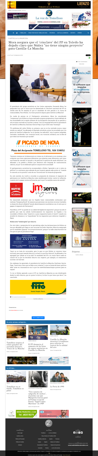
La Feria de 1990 (57, 386)
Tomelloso (23, 32)
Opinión (80, 32)
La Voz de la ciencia (56, 448)
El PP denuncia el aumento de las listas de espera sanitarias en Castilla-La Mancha (38, 347)
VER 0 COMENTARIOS (38, 317)
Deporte (73, 32)
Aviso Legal (20, 432)
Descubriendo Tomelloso (42, 445)
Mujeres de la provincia (55, 445)
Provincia (52, 32)
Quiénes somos (20, 435)
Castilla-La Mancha (62, 32)
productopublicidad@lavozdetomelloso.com (78, 445)
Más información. (67, 455)
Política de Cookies (20, 442)
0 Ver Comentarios (82, 61)
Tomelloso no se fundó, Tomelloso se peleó (15, 388)
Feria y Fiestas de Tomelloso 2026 (37, 32)
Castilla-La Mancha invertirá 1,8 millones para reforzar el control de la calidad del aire (59, 343)
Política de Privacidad (20, 439)
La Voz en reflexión (52, 432)
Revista (47, 448)
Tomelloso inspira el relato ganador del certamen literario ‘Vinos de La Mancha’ (16, 345)
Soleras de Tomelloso (54, 442)
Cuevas (39, 442)
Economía (40, 448)
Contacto (20, 445)
